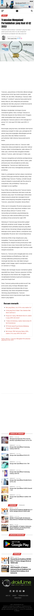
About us (8, 595)
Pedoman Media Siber (23, 595)
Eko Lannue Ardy (12, 39)
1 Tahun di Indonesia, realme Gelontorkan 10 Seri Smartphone (18, 322)
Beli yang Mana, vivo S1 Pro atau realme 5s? (18, 307)
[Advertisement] (17, 76)
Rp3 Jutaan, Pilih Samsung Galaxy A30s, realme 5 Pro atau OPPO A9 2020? (17, 332)
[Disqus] (17, 368)
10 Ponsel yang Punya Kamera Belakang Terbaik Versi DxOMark (17, 327)
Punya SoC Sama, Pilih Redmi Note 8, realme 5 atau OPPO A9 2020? (19, 317)
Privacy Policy (17, 598)
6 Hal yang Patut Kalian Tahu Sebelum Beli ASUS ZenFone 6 (18, 311)
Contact (14, 595)
